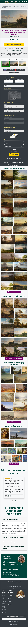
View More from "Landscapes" (14, 421)
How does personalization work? (11, 519)
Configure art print (15, 44)
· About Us (4, 612)
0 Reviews (16, 72)
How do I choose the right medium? (11, 542)
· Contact (3, 595)
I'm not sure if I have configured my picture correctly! (13, 547)
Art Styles (6, 4)
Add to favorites (20, 70)
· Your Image (10, 593)
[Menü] (1, 1)
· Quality (9, 597)
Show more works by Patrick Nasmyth (14, 358)
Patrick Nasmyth (21, 4)
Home (2, 4)
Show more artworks (14, 463)
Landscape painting (13, 4)
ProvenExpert (9, 495)
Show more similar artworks (14, 292)
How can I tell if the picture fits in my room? (13, 537)
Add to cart (14, 154)
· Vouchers (10, 601)
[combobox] (14, 86)
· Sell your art (10, 595)
